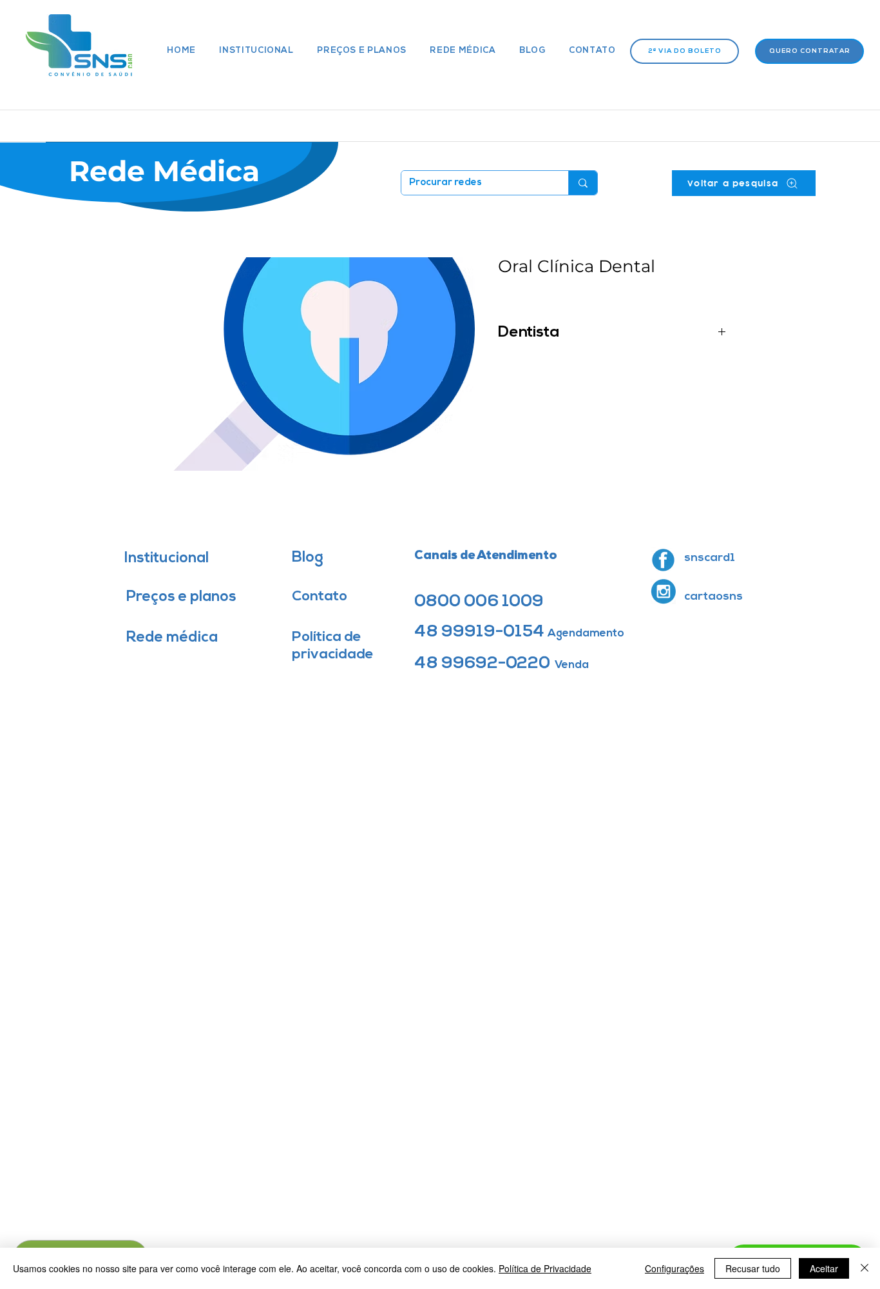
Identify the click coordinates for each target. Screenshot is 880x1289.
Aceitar (824, 1268)
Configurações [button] (674, 1268)
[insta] (663, 591)
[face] (663, 560)
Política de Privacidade (545, 1268)
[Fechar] (864, 1268)
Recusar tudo (752, 1268)
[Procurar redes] (582, 183)
